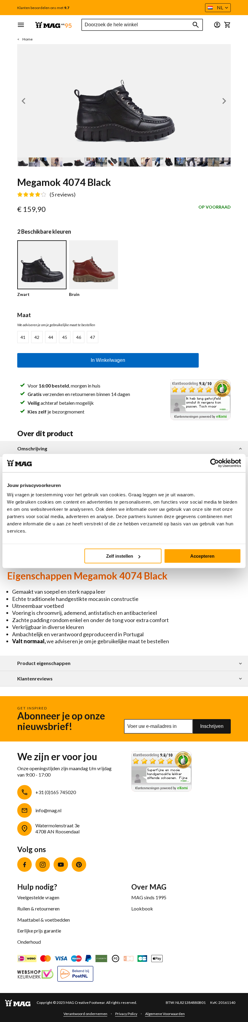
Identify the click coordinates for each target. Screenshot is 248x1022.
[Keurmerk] (35, 974)
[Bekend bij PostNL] (75, 974)
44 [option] (50, 337)
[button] (218, 8)
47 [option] (92, 337)
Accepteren (202, 556)
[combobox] (142, 25)
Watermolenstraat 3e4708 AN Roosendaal (57, 828)
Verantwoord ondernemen (85, 1013)
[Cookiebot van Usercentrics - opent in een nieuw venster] (214, 462)
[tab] (124, 448)
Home (27, 39)
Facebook (24, 864)
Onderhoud (29, 942)
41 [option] (23, 337)
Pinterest (79, 864)
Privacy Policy (126, 1013)
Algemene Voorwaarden (165, 1013)
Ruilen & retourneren (38, 908)
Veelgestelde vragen (38, 897)
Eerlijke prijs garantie (39, 930)
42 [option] (36, 337)
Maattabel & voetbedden (43, 920)
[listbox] (108, 337)
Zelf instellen (119, 556)
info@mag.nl (48, 810)
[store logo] (53, 24)
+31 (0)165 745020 (55, 792)
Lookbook (142, 908)
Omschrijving (32, 448)
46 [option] (78, 337)
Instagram (42, 864)
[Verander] (217, 24)
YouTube (61, 864)
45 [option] (64, 337)
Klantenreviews (35, 678)
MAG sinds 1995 (148, 897)
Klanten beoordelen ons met (43, 8)
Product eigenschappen (43, 663)
